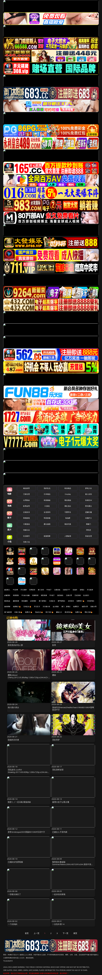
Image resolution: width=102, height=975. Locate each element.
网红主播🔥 (89, 612)
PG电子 (49, 590)
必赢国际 (7, 595)
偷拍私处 (7, 601)
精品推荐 (26, 488)
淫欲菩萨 (56, 739)
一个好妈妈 (12, 924)
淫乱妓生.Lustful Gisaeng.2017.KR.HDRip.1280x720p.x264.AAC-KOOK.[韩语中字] (28, 772)
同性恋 (88, 530)
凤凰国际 (16, 595)
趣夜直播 (16, 601)
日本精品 (47, 494)
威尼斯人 (7, 590)
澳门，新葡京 (66, 606)
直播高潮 (35, 595)
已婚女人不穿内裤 (59, 832)
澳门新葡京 (42, 601)
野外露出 (88, 506)
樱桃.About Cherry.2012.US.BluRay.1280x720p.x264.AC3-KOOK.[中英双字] (28, 677)
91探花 (47, 506)
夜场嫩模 (25, 601)
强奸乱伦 (47, 488)
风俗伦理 (88, 536)
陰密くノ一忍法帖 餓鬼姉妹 (19, 802)
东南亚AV (88, 500)
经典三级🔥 (18, 612)
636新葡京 (90, 601)
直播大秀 (93, 606)
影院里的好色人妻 (15, 645)
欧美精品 (68, 488)
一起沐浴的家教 (58, 894)
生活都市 (26, 536)
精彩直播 (44, 595)
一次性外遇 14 (58, 924)
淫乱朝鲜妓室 (58, 769)
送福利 (75, 590)
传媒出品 (26, 530)
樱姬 (54, 675)
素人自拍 (88, 494)
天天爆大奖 (46, 606)
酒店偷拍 (60, 595)
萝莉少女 (88, 488)
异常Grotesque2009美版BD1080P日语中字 (26, 832)
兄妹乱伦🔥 (39, 612)
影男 (54, 645)
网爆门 (88, 524)
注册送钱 (57, 590)
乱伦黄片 (86, 595)
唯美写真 (68, 524)
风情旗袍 (26, 518)
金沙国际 (56, 606)
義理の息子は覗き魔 (60, 802)
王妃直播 (78, 595)
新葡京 (82, 590)
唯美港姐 (68, 500)
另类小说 (26, 542)
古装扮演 (26, 512)
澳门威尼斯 (8, 612)
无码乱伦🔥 (27, 606)
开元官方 (37, 606)
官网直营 (32, 590)
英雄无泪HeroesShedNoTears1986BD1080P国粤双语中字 (73, 708)
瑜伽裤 (67, 518)
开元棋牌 (24, 590)
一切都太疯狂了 (14, 894)
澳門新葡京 (61, 601)
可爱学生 (68, 512)
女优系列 (47, 512)
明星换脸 (47, 518)
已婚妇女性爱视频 (15, 862)
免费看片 (76, 606)
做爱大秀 (85, 606)
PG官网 (15, 590)
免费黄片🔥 (17, 606)
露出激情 (47, 524)
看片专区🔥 (49, 612)
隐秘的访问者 (13, 739)
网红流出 (68, 506)
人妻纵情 (68, 536)
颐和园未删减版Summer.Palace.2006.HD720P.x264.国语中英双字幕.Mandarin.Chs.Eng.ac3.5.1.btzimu (72, 864)
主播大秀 (69, 595)
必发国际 (33, 601)
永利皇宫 (71, 601)
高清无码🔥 (69, 612)
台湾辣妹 (26, 500)
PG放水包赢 (26, 595)
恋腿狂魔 (88, 512)
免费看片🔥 (80, 601)
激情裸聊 (7, 606)
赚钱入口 (59, 612)
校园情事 (47, 536)
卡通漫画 (26, 524)
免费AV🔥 (78, 612)
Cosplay (68, 494)
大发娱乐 (52, 601)
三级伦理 (26, 494)
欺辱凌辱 (26, 506)
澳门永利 (41, 590)
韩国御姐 (47, 500)
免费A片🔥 (28, 612)
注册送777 (66, 590)
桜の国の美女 (13, 707)
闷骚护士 (88, 518)
